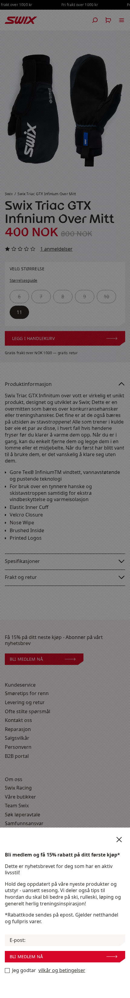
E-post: (17, 940)
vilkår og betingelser (61, 970)
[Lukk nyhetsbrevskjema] (119, 840)
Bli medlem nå (26, 956)
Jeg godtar (48, 970)
